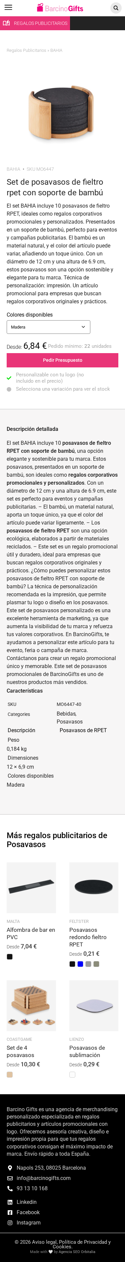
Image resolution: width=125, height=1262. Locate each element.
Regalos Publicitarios (26, 50)
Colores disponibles (30, 315)
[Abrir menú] (8, 10)
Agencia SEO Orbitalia (77, 1252)
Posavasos (70, 722)
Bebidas (66, 714)
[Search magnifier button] (116, 8)
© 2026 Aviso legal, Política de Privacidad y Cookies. (63, 1244)
